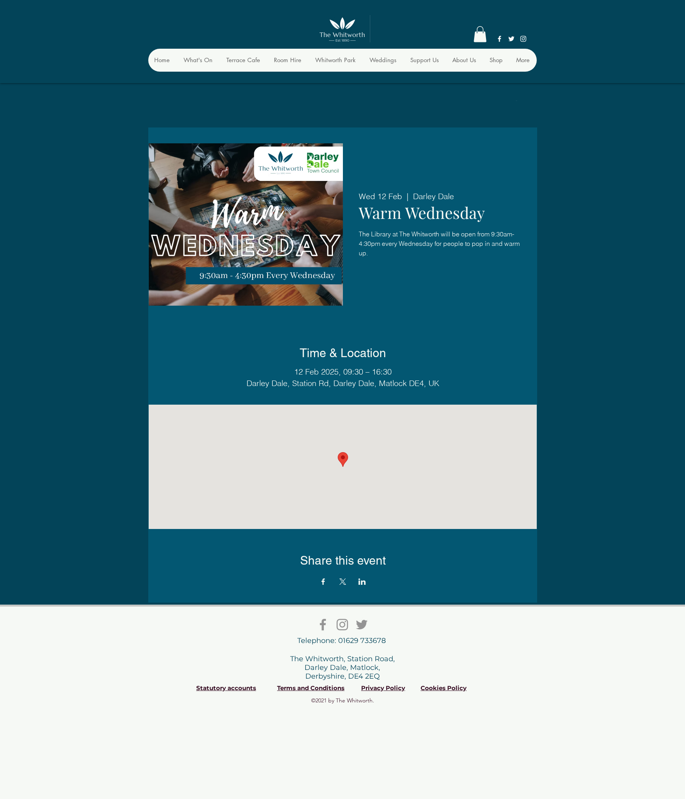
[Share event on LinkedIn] (362, 581)
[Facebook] (499, 39)
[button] (480, 34)
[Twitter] (511, 39)
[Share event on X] (342, 581)
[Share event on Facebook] (323, 581)
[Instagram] (523, 39)
